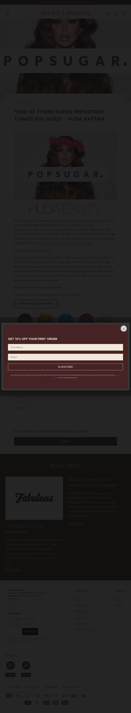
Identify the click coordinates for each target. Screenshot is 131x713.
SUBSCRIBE (65, 367)
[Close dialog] (124, 328)
